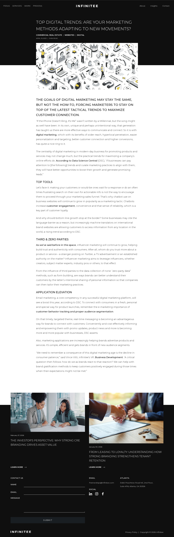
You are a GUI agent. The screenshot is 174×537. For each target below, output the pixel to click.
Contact (165, 6)
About (142, 6)
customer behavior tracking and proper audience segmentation (74, 311)
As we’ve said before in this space (56, 245)
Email (14, 492)
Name (13, 484)
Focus (6, 6)
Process (37, 6)
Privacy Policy (131, 532)
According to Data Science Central (76, 160)
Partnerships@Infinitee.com (101, 483)
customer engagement (60, 206)
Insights (153, 6)
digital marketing (46, 134)
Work (27, 6)
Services (17, 6)
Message (15, 498)
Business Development (109, 357)
